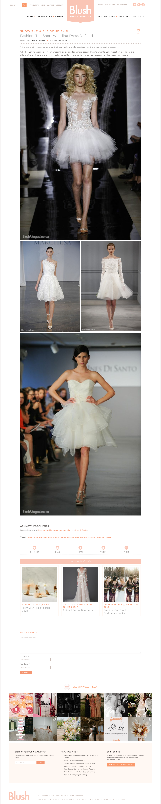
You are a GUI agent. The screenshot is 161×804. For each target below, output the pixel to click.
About (100, 5)
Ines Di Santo (81, 530)
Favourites (34, 5)
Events (59, 17)
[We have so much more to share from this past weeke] (21, 705)
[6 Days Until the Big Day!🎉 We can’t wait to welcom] (21, 729)
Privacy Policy (109, 799)
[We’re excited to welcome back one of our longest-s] (92, 729)
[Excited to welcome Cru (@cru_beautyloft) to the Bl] (45, 729)
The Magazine (44, 17)
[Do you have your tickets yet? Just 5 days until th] (116, 705)
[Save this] (136, 62)
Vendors (123, 17)
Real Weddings (106, 17)
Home (30, 17)
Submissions (110, 5)
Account (59, 5)
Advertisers (122, 5)
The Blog (42, 799)
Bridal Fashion (67, 537)
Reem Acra (43, 530)
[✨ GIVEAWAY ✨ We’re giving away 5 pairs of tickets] (116, 729)
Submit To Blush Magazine (121, 764)
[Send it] (136, 73)
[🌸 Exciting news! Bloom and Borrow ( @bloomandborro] (68, 729)
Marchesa (53, 530)
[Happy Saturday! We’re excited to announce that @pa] (140, 729)
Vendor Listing (47, 5)
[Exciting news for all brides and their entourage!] (92, 705)
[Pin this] (136, 68)
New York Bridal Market (85, 537)
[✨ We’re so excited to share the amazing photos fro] (45, 705)
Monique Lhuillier (66, 530)
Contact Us (138, 17)
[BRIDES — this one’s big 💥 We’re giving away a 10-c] (68, 705)
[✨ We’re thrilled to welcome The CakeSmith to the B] (140, 705)
